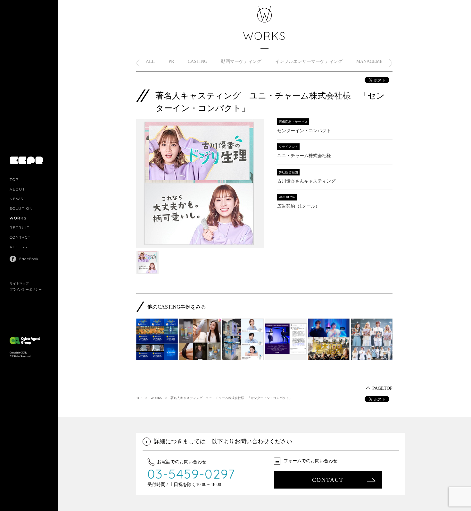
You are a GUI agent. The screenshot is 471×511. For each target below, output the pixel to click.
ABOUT (17, 189)
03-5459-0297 (191, 474)
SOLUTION (21, 208)
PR (171, 61)
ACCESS (18, 246)
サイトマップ (19, 283)
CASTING (197, 61)
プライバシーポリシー (26, 289)
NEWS (16, 198)
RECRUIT (20, 227)
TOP (14, 179)
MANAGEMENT (372, 61)
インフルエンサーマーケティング (309, 61)
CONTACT (20, 237)
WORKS (18, 218)
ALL (150, 61)
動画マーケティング (241, 61)
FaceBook (29, 258)
